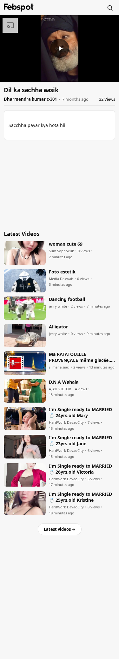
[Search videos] (109, 7)
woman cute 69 (66, 244)
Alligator (58, 327)
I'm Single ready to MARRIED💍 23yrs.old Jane (80, 440)
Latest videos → (60, 529)
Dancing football (67, 299)
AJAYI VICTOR (60, 389)
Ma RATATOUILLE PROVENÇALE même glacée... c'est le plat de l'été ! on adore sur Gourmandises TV (81, 357)
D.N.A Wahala (63, 382)
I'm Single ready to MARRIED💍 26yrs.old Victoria (80, 469)
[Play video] (59, 48)
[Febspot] (19, 7)
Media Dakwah (61, 279)
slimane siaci (59, 367)
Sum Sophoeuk (61, 251)
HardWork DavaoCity (66, 422)
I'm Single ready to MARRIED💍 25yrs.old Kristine (80, 497)
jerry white (58, 306)
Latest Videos (21, 233)
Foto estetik (62, 272)
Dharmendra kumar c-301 (30, 99)
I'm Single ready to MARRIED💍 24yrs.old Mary (80, 412)
